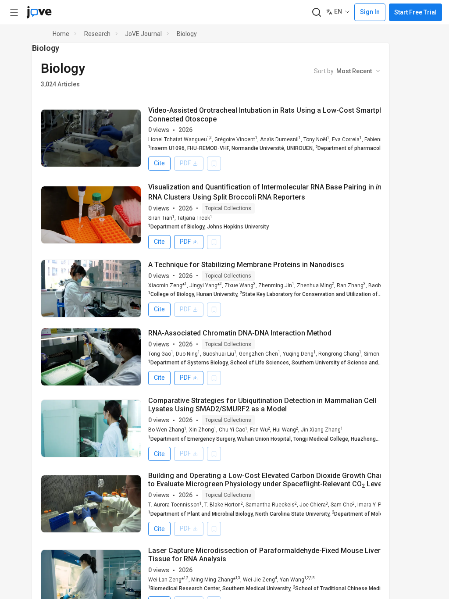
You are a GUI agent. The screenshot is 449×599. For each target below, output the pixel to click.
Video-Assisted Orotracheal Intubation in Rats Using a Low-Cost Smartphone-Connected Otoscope (273, 114)
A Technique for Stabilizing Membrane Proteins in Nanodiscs (246, 264)
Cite (159, 163)
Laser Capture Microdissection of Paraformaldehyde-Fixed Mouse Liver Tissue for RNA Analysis (264, 554)
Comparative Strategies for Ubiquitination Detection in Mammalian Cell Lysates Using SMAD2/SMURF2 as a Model (262, 404)
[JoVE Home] (39, 12)
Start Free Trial (415, 12)
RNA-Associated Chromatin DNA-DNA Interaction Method (239, 333)
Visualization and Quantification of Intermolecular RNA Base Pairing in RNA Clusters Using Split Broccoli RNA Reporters (272, 192)
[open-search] (316, 12)
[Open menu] (14, 12)
